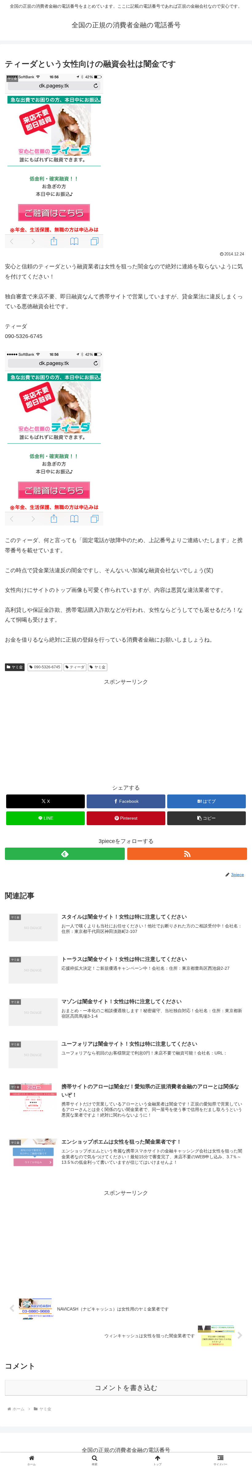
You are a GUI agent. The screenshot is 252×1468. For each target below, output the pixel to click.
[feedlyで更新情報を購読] (65, 854)
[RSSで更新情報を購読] (187, 854)
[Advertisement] (126, 730)
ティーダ (77, 667)
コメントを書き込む (126, 1388)
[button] (206, 818)
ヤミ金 (17, 667)
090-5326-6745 (47, 667)
